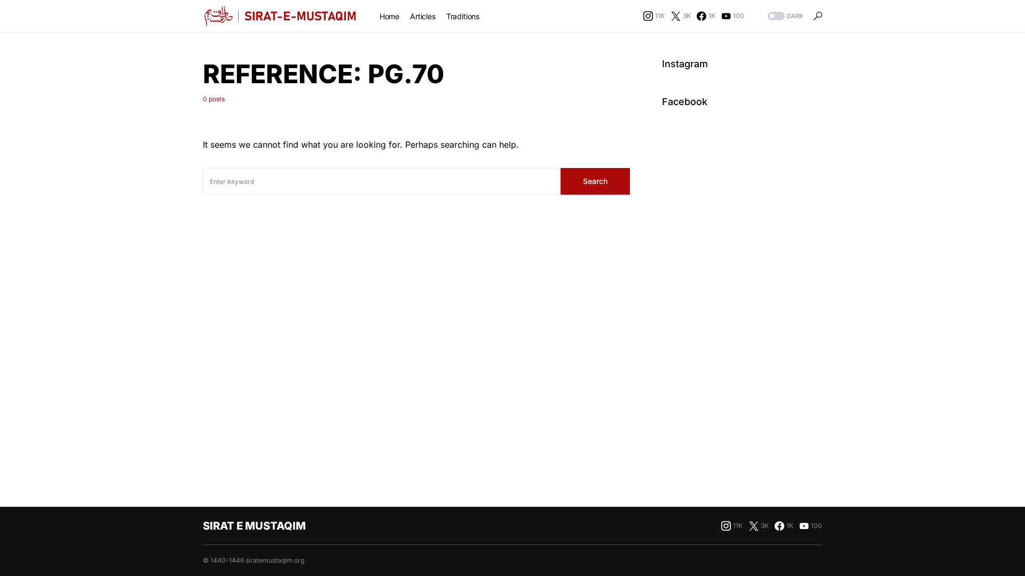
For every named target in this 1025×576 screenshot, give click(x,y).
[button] (784, 16)
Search (595, 181)
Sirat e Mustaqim (254, 525)
